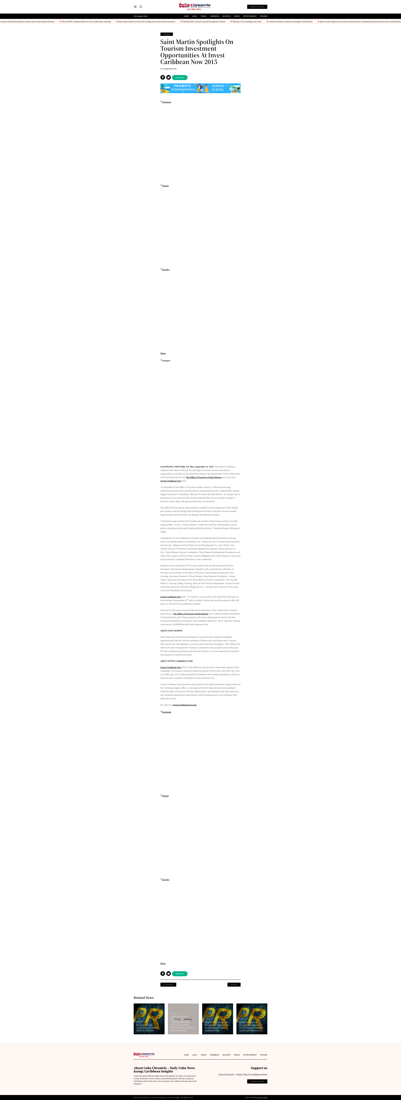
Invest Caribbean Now (170, 480)
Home (186, 16)
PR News (263, 16)
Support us (179, 77)
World (237, 16)
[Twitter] (200, 224)
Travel (204, 16)
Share (163, 353)
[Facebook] (200, 140)
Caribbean (214, 16)
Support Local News (257, 7)
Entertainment (250, 16)
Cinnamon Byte (262, 1097)
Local (194, 16)
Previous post (168, 984)
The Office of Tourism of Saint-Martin (203, 477)
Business (226, 16)
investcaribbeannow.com (184, 704)
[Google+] (200, 308)
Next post (234, 984)
